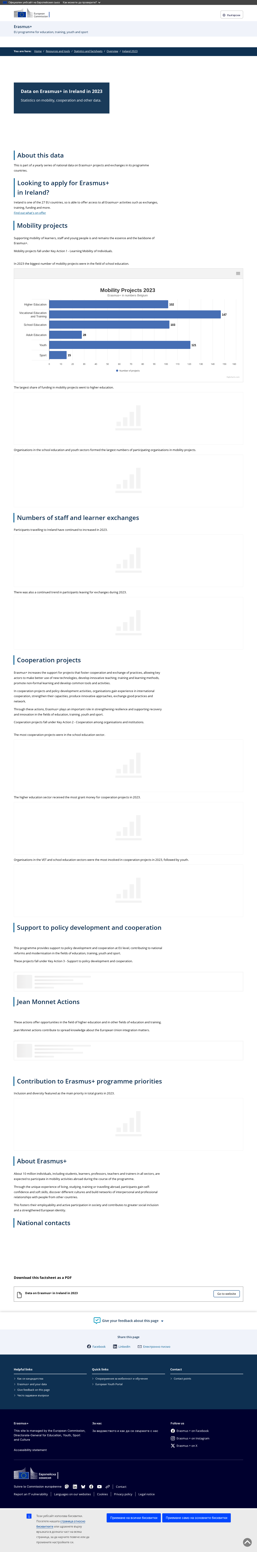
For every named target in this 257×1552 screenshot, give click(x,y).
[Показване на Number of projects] (128, 370)
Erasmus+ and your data (32, 1384)
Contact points (182, 1378)
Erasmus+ (21, 1423)
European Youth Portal (109, 1384)
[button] (96, 1346)
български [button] (233, 15)
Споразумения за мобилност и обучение (121, 1378)
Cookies (102, 1494)
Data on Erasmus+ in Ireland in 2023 (51, 1293)
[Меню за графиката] (238, 273)
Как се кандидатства (30, 1378)
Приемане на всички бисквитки (133, 1518)
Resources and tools (58, 51)
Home (38, 51)
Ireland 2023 (130, 51)
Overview (112, 51)
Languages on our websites (72, 1494)
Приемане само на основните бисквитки (196, 1518)
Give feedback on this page (33, 1389)
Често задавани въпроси (33, 1395)
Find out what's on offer (30, 213)
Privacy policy (123, 1494)
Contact (121, 1487)
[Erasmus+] (34, 13)
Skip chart (128, 273)
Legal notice (146, 1494)
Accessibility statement (30, 1450)
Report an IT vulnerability (31, 1494)
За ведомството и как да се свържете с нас (125, 1431)
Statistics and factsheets (88, 51)
